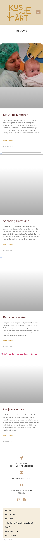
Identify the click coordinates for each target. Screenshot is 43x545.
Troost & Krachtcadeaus (19, 523)
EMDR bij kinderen (15, 114)
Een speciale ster (15, 317)
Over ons (10, 531)
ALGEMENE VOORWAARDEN (21, 490)
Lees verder (8, 141)
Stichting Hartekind (16, 221)
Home (8, 510)
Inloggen (10, 535)
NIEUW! (9, 519)
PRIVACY (21, 493)
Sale (7, 527)
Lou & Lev (10, 514)
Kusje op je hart (13, 409)
